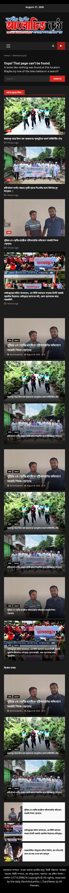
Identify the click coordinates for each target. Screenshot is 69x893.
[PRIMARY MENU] (8, 46)
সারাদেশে (16, 340)
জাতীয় (8, 131)
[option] (34, 338)
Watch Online (61, 46)
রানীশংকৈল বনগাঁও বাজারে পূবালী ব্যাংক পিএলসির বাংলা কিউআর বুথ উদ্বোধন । (34, 165)
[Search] (53, 46)
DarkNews (48, 881)
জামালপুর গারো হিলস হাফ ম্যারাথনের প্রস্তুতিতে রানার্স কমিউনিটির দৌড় (34, 116)
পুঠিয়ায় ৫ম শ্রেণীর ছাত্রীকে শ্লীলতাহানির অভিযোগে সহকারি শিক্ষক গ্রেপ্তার (34, 217)
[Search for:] (27, 79)
